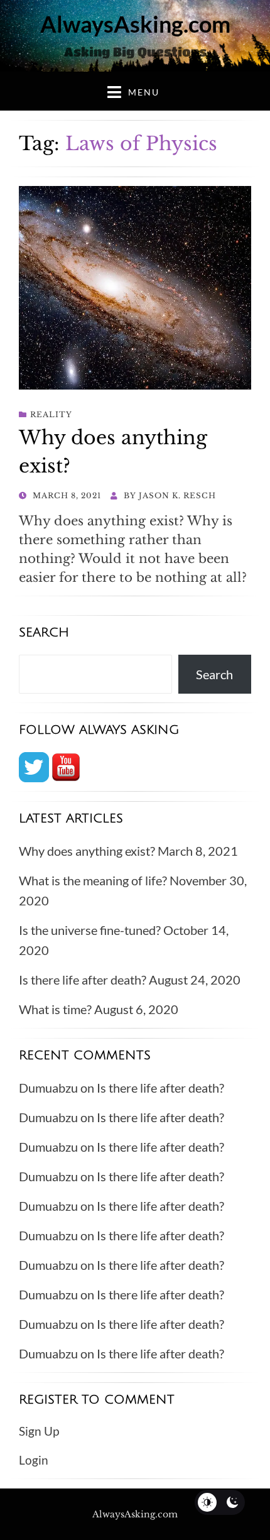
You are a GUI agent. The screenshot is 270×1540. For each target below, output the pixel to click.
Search (214, 674)
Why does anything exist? (87, 850)
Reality (51, 414)
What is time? (55, 1009)
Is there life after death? (82, 979)
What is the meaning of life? (93, 880)
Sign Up (39, 1431)
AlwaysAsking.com (135, 24)
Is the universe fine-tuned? (90, 929)
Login (33, 1460)
